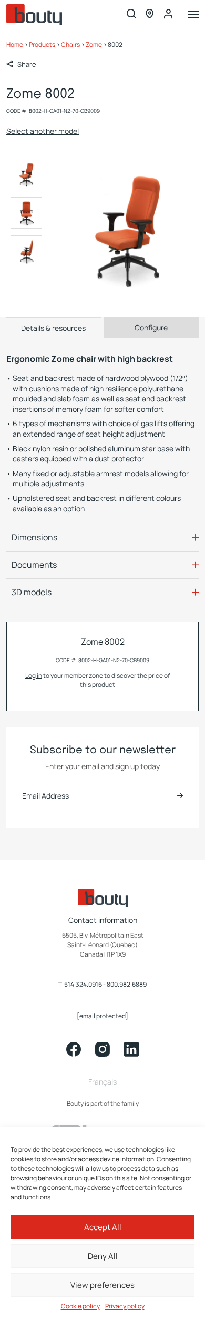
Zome (94, 44)
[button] (21, 64)
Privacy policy (125, 1306)
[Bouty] (34, 14)
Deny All (103, 1256)
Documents (34, 564)
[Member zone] (168, 14)
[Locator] (150, 14)
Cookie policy (80, 1306)
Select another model (42, 131)
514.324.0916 (83, 984)
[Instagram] (102, 1049)
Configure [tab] (151, 327)
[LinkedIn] (131, 1049)
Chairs (70, 44)
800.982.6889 (127, 984)
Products (42, 44)
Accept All (102, 1227)
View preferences (102, 1285)
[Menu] (193, 16)
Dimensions (34, 537)
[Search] (131, 14)
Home (14, 44)
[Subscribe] (180, 796)
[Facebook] (73, 1049)
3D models (32, 592)
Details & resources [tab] (53, 328)
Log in (33, 675)
